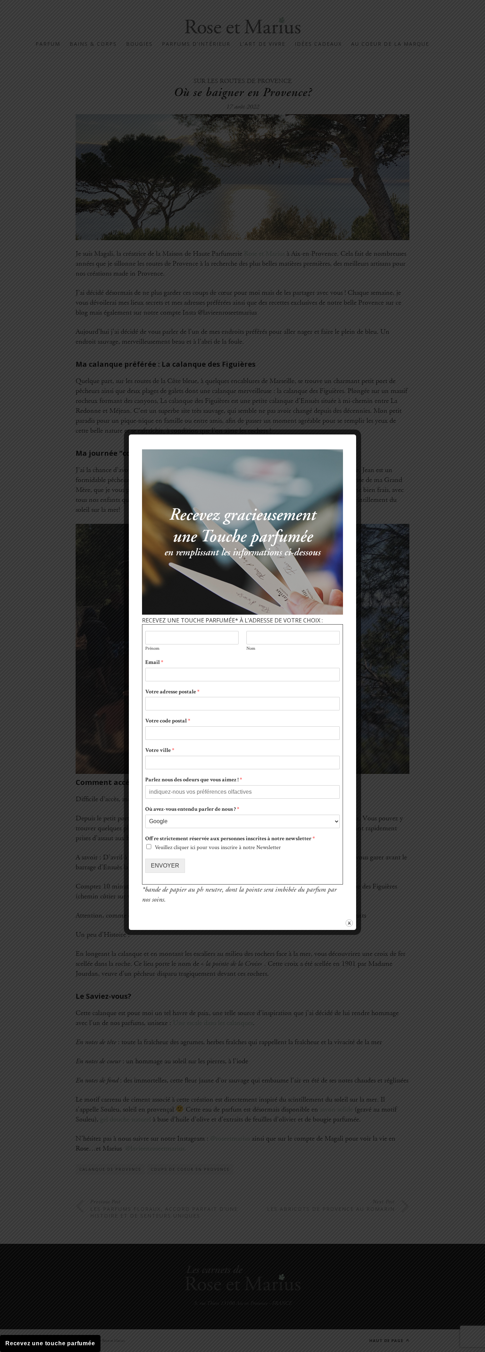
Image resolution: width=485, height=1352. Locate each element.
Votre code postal (167, 721)
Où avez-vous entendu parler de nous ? (192, 809)
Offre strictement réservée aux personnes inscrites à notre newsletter (230, 838)
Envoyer (165, 866)
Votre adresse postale (172, 692)
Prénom (152, 649)
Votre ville (159, 750)
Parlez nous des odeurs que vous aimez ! (193, 779)
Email (154, 662)
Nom (250, 649)
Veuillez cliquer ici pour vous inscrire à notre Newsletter (218, 847)
